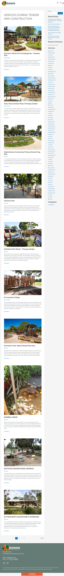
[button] (63, 3)
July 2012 (50, 178)
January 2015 (51, 140)
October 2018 (51, 88)
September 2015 (51, 132)
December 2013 (51, 151)
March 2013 (50, 165)
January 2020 (51, 75)
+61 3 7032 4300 (10, 559)
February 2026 (51, 52)
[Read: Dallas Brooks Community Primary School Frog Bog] (23, 137)
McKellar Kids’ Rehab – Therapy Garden (19, 249)
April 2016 (50, 117)
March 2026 (50, 50)
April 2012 (50, 184)
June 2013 (50, 161)
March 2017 (50, 105)
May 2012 (50, 182)
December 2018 (51, 86)
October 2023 (51, 61)
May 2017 (50, 103)
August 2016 (51, 111)
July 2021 (50, 67)
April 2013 (50, 163)
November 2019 (51, 78)
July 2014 (50, 144)
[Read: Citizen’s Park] (23, 186)
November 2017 (51, 92)
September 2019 (51, 80)
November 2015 (51, 128)
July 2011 (50, 195)
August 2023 (51, 63)
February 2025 (51, 57)
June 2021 (50, 69)
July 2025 (50, 55)
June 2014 (50, 146)
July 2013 (50, 159)
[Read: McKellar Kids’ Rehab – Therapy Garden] (23, 234)
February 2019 (51, 84)
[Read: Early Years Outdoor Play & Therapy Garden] (23, 88)
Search (49, 11)
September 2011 (51, 192)
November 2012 (51, 169)
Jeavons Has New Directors (54, 24)
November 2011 (51, 190)
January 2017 (51, 107)
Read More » (7, 69)
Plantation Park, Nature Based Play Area (19, 346)
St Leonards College (12, 297)
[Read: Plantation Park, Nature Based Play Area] (23, 330)
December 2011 (51, 188)
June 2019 (50, 82)
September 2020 (52, 71)
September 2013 (51, 155)
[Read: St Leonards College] (23, 282)
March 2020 (50, 73)
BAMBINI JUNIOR (10, 417)
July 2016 (50, 113)
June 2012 (50, 180)
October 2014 (51, 142)
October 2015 (51, 130)
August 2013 (51, 157)
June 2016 (50, 115)
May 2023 (50, 65)
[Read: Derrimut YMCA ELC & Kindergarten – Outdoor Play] (23, 38)
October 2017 (51, 94)
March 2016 (50, 119)
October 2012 (51, 172)
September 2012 (51, 174)
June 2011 (50, 197)
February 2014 (51, 149)
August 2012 (51, 176)
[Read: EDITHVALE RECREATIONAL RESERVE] (23, 452)
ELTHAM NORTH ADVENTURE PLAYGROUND (21, 517)
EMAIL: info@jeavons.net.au (9, 557)
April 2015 (50, 138)
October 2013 (51, 153)
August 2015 (51, 134)
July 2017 (50, 101)
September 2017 (51, 96)
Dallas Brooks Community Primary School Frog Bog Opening (53, 37)
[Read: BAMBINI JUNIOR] (23, 390)
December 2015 (51, 126)
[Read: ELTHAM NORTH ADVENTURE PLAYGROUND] (23, 502)
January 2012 (51, 186)
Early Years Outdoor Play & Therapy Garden (21, 104)
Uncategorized (51, 204)
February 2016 (51, 121)
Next (42, 538)
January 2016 (51, 123)
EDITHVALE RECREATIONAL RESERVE (19, 469)
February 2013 (51, 167)
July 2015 (50, 136)
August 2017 (51, 98)
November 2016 (51, 109)
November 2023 (51, 59)
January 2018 (51, 90)
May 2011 (50, 199)
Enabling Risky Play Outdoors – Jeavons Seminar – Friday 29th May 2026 (55, 21)
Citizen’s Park (9, 201)
